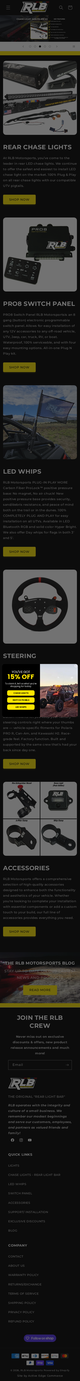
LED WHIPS (20, 707)
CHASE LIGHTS (20, 692)
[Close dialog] (76, 666)
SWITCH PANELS (21, 700)
